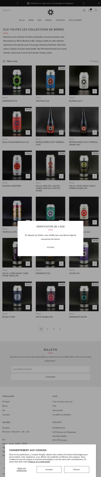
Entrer (50, 247)
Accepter (49, 469)
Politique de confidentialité (39, 462)
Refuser (76, 469)
